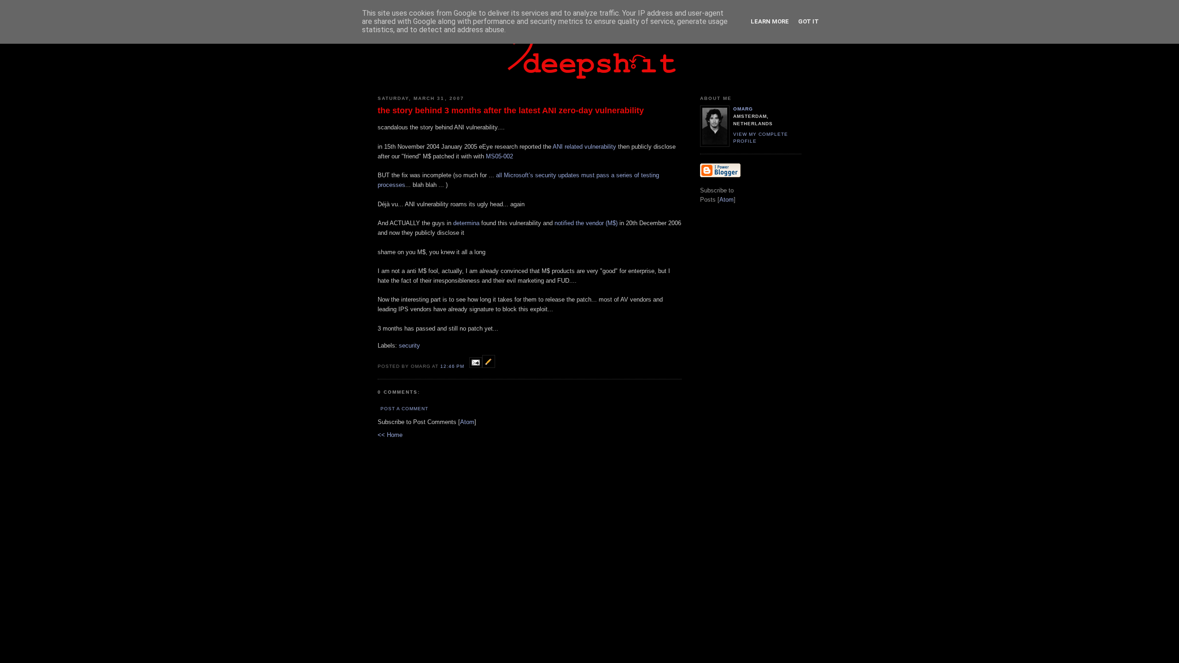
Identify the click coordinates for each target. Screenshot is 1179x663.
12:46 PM (453, 366)
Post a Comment (404, 408)
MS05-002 (499, 156)
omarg (743, 108)
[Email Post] (475, 365)
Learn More (770, 21)
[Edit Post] (488, 365)
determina (466, 223)
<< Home (390, 434)
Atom (467, 422)
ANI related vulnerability (584, 146)
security (409, 345)
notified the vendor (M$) (586, 223)
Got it (808, 21)
